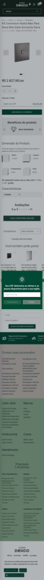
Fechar (32, 302)
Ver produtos (12, 302)
